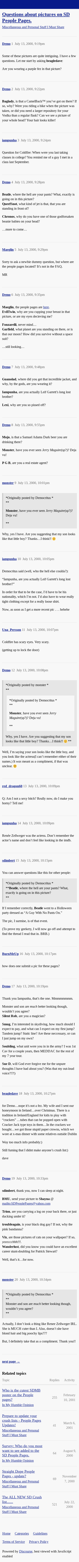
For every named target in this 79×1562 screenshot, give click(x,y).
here (46, 307)
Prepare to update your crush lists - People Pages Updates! (21, 1420)
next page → (11, 1361)
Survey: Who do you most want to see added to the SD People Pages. (22, 1450)
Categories (22, 1533)
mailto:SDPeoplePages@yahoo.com (26, 1203)
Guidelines (40, 1533)
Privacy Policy (38, 1541)
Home (6, 1533)
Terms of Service (13, 1541)
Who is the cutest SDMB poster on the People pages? (21, 1395)
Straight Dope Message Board (22, 4)
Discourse (25, 1551)
